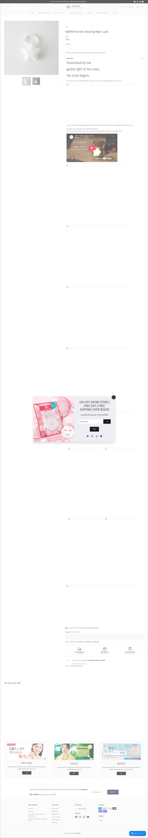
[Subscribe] (107, 421)
